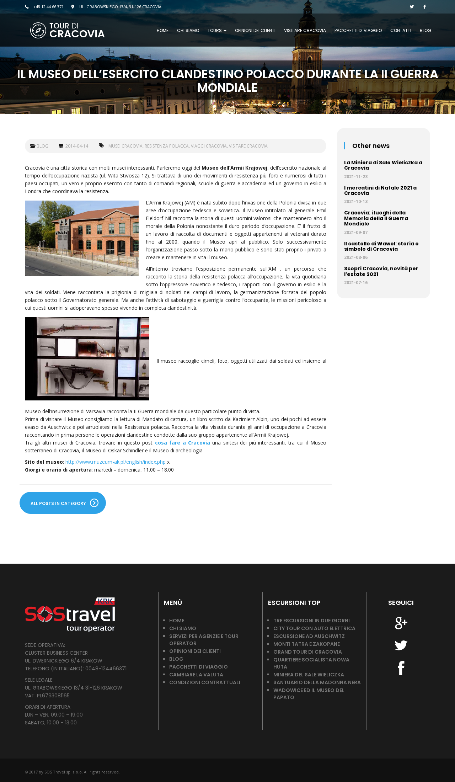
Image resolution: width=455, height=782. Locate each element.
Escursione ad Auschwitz (309, 636)
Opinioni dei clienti (255, 30)
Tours (215, 30)
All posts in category (58, 503)
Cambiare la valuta (196, 674)
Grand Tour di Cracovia (307, 651)
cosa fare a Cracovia (182, 442)
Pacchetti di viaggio (358, 30)
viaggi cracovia (209, 146)
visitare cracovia (248, 146)
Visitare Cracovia (305, 30)
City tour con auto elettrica (314, 628)
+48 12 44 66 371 (48, 6)
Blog (425, 30)
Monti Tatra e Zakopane (306, 644)
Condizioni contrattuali (204, 682)
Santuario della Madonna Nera (317, 682)
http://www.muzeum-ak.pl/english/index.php (116, 461)
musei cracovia (125, 146)
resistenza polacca (167, 146)
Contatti (400, 30)
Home (162, 30)
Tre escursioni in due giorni (311, 620)
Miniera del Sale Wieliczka (308, 674)
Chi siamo (188, 30)
